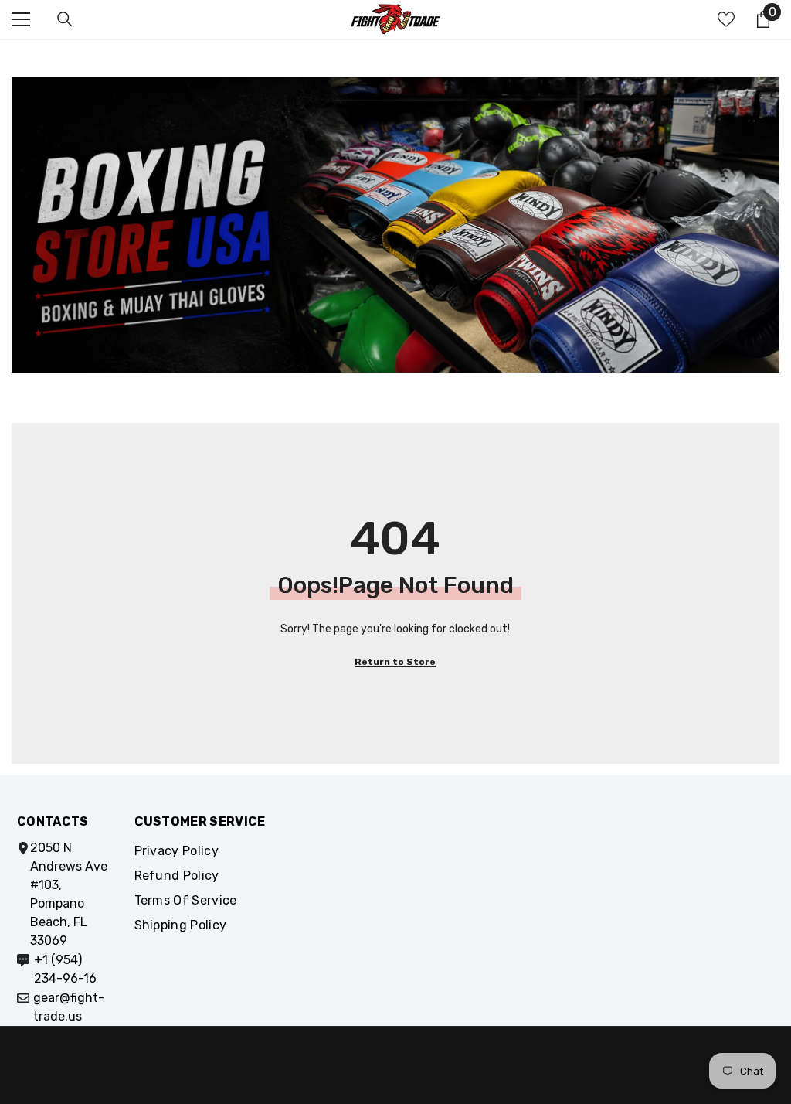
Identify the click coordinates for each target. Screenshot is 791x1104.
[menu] (21, 19)
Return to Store (395, 661)
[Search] (65, 19)
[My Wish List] (726, 19)
